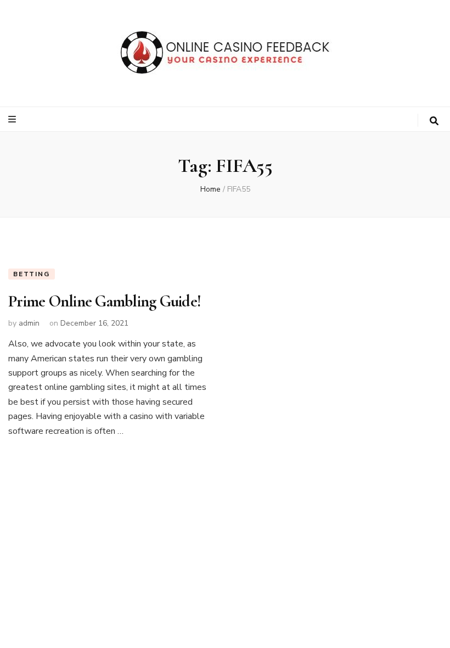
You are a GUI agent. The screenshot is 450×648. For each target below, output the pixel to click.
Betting (31, 274)
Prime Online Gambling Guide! (104, 301)
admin (29, 323)
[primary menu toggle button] (13, 119)
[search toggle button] (434, 121)
